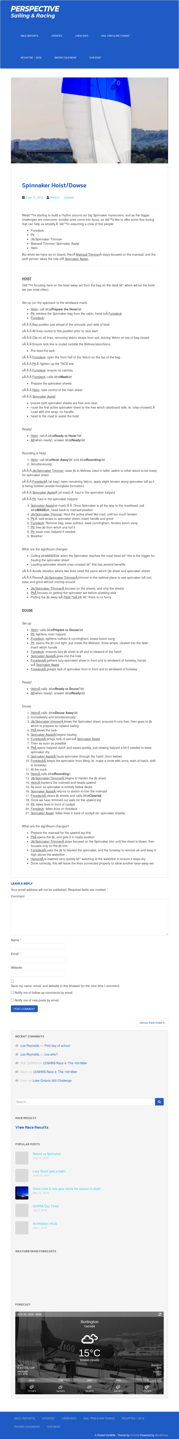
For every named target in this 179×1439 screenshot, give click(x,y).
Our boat (95, 58)
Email (16, 953)
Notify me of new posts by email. (37, 1000)
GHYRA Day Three (46, 1206)
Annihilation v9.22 (45, 1223)
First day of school (57, 1045)
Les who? (51, 1054)
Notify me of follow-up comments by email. (44, 992)
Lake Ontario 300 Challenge (52, 1080)
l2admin (55, 197)
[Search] (159, 1101)
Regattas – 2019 (31, 58)
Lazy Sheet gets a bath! (49, 1171)
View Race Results (31, 1127)
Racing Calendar (65, 58)
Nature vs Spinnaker (47, 1154)
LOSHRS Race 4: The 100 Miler (65, 1063)
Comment (17, 896)
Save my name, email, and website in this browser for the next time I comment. (65, 986)
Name (16, 940)
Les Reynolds (30, 1045)
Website (16, 967)
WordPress (161, 1435)
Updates (56, 36)
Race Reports (29, 36)
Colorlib (134, 1435)
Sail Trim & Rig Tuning (115, 36)
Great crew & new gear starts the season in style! (67, 1188)
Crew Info (81, 36)
